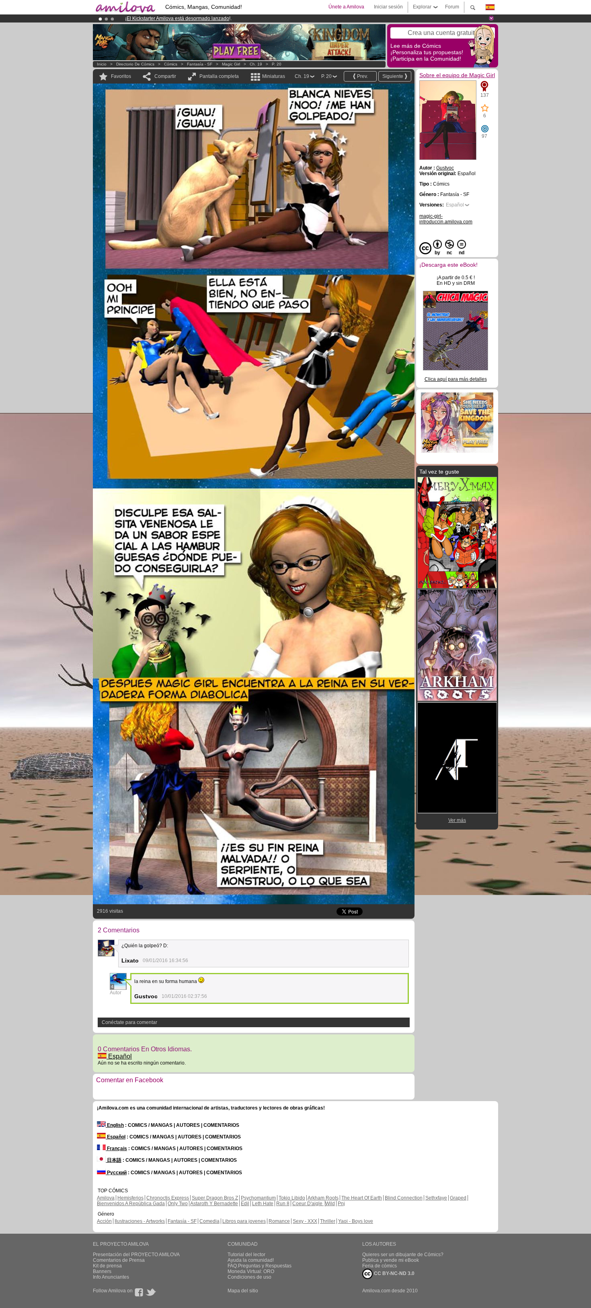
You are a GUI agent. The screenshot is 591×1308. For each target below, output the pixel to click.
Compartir (165, 76)
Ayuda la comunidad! (251, 1260)
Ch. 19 (256, 64)
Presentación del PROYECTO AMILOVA (136, 1254)
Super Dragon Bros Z (215, 1198)
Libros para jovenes (244, 1221)
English (115, 1125)
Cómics (171, 64)
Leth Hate (262, 1203)
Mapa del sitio (243, 1291)
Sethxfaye (436, 1198)
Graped (458, 1198)
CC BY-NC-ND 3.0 (394, 1273)
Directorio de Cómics (135, 64)
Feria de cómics (379, 1266)
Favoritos (121, 76)
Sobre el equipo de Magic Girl (457, 75)
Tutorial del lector (246, 1254)
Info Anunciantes (111, 1277)
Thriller (327, 1221)
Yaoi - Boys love (355, 1221)
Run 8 (282, 1203)
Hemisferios (130, 1198)
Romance (279, 1221)
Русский (116, 1172)
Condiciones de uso (249, 1277)
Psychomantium (258, 1198)
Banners (102, 1271)
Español (119, 1056)
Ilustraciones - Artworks (140, 1221)
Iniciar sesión (388, 7)
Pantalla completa (219, 76)
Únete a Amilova (346, 7)
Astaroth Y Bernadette (214, 1203)
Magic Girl (231, 64)
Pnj (341, 1203)
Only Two (178, 1203)
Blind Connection (404, 1198)
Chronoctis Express (167, 1198)
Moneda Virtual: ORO (251, 1271)
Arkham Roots (323, 1198)
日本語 (113, 1160)
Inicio (102, 64)
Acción (104, 1221)
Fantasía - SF (199, 64)
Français (116, 1148)
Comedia (209, 1221)
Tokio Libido (292, 1198)
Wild (330, 1203)
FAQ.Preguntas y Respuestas (259, 1266)
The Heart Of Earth (361, 1198)
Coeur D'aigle (308, 1203)
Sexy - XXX (305, 1221)
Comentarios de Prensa (119, 1260)
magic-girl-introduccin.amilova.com (445, 219)
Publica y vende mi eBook (390, 1260)
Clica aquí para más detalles (456, 379)
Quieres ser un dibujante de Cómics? (402, 1254)
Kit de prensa (107, 1266)
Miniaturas (273, 76)
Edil (245, 1203)
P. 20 (276, 64)
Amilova (106, 1198)
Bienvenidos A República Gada (131, 1203)
